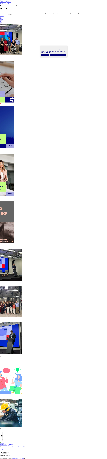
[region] (53, 51)
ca (10, 2)
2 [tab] (2, 433)
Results (9, 3)
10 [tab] (2, 440)
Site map (3, 449)
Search (10, 14)
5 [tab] (2, 436)
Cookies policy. (48, 52)
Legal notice (3, 448)
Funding (7, 3)
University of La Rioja (21, 446)
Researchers (4, 3)
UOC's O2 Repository (3, 443)
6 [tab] (2, 437)
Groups (1, 3)
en (4, 1)
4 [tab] (2, 435)
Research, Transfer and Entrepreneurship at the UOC (7, 444)
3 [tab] (2, 434)
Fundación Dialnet (15, 446)
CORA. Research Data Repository (4, 445)
